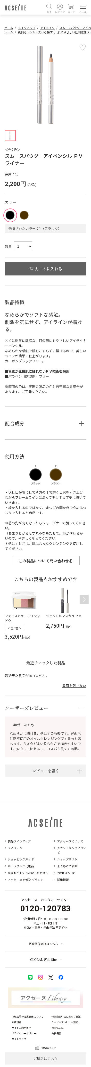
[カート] (71, 6)
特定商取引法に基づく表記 (66, 1016)
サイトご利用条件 (21, 1027)
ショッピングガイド (21, 859)
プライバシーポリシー (24, 1033)
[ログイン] (60, 6)
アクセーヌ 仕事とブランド (25, 880)
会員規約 (16, 1022)
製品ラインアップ (19, 841)
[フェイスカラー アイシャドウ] (23, 600)
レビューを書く (45, 771)
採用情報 (63, 880)
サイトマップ (19, 1039)
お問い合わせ (65, 873)
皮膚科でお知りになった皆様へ (28, 873)
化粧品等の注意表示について (27, 1016)
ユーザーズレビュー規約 (64, 1022)
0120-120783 (45, 908)
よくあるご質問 (67, 866)
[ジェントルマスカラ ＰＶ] (65, 600)
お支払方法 (57, 1027)
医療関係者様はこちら (43, 944)
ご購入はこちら (46, 1058)
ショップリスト (67, 859)
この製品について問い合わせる (45, 561)
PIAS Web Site (48, 1048)
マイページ (15, 848)
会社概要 (56, 1033)
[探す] (49, 6)
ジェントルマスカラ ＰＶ (64, 616)
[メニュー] (82, 6)
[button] (84, 599)
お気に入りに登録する (82, 48)
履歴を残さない (74, 685)
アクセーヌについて (70, 841)
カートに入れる (48, 269)
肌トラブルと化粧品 (21, 866)
